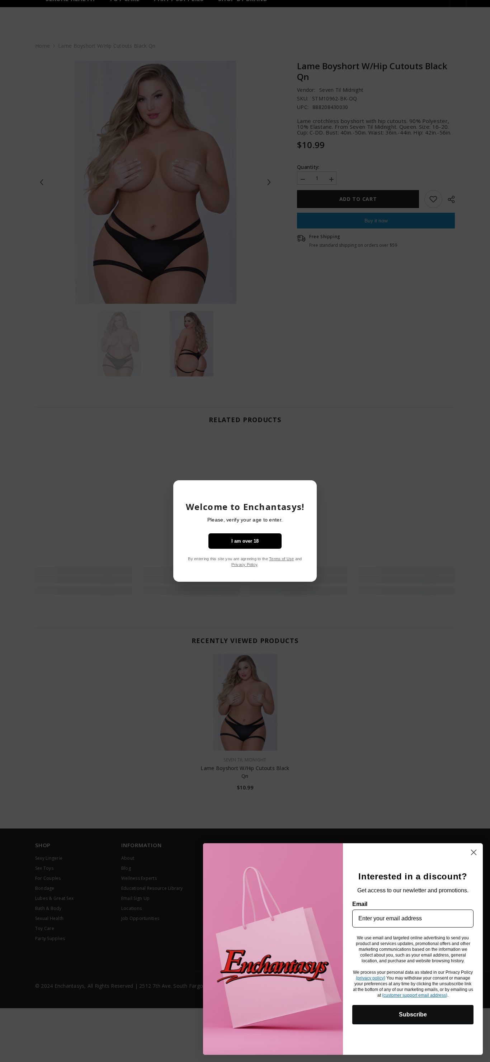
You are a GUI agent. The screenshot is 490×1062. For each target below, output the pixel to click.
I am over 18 (245, 541)
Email (359, 904)
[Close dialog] (473, 852)
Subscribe (413, 1014)
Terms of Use (281, 559)
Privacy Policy (244, 564)
